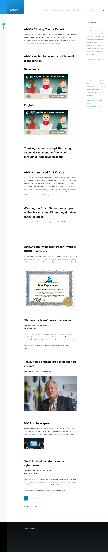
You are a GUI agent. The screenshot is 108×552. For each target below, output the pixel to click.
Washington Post (67, 222)
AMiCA (14, 10)
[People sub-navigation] (71, 10)
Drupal (32, 528)
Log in (103, 10)
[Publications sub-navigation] (83, 10)
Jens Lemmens (36, 506)
